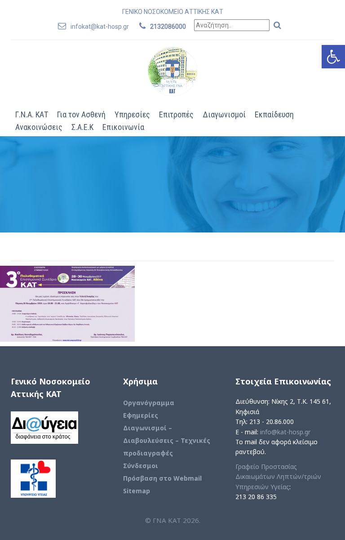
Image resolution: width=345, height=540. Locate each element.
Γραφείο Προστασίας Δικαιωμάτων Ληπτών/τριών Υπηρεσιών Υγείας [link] (278, 476)
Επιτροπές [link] (176, 114)
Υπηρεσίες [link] (132, 114)
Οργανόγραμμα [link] (148, 402)
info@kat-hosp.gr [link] (285, 432)
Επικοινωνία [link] (123, 127)
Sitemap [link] (136, 490)
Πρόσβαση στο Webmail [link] (162, 478)
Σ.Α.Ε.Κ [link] (82, 127)
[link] (333, 56)
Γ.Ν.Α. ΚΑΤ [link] (31, 114)
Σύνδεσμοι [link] (140, 465)
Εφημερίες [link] (140, 415)
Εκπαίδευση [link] (274, 114)
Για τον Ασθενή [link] (81, 114)
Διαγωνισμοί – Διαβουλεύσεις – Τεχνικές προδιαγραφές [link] (166, 440)
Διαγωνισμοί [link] (224, 114)
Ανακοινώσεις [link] (38, 127)
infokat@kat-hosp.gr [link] (100, 26)
